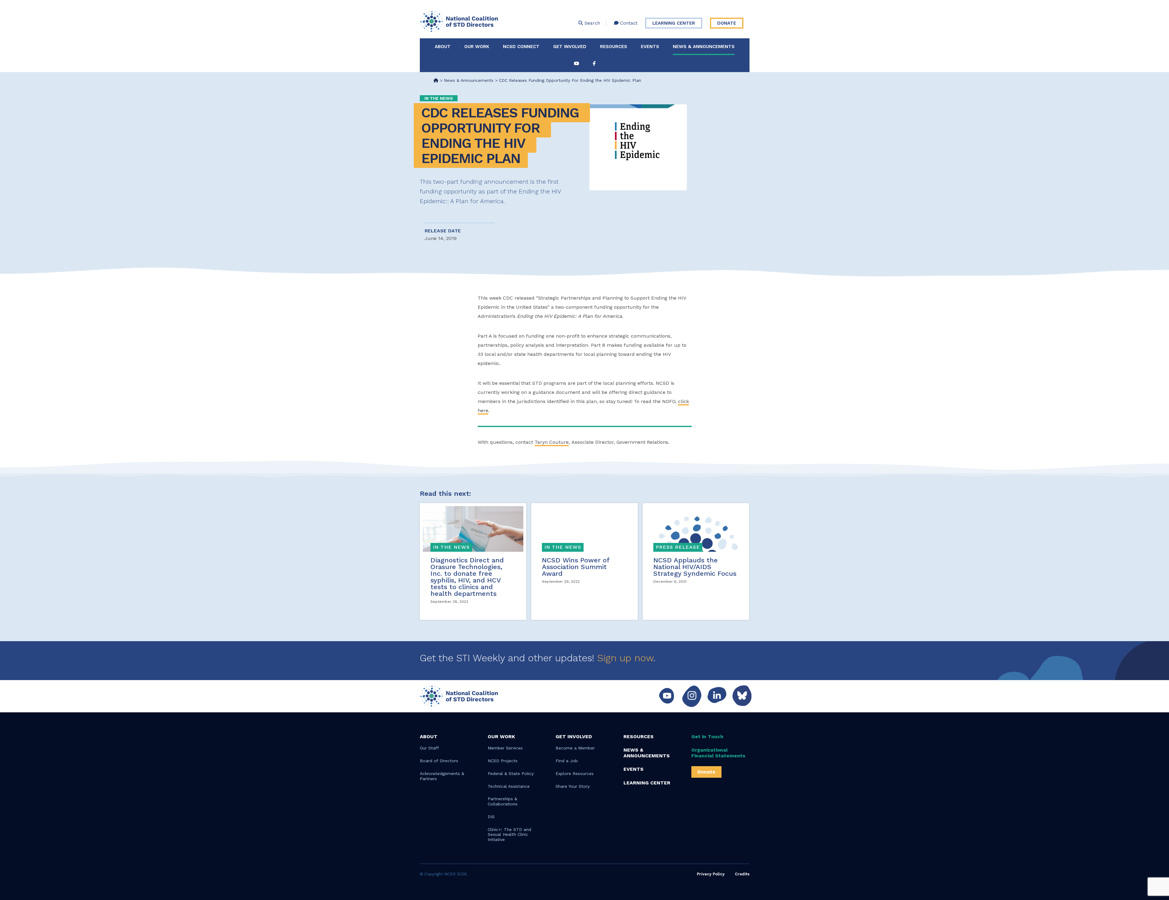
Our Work (476, 46)
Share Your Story (573, 786)
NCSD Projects (503, 760)
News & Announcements (704, 46)
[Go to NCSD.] (436, 80)
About (443, 46)
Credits (742, 874)
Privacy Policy (711, 874)
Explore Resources (575, 773)
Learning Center (673, 23)
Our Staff (429, 747)
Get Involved (569, 46)
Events (650, 46)
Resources (613, 46)
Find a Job (567, 760)
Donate (726, 23)
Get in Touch (707, 736)
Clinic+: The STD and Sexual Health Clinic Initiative (509, 834)
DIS (491, 816)
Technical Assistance (509, 786)
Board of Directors (439, 760)
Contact (628, 23)
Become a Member (575, 747)
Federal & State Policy (511, 773)
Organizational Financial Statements (718, 753)
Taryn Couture (552, 442)
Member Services (505, 747)
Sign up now (625, 658)
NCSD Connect (521, 46)
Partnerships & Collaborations (503, 801)
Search (591, 23)
